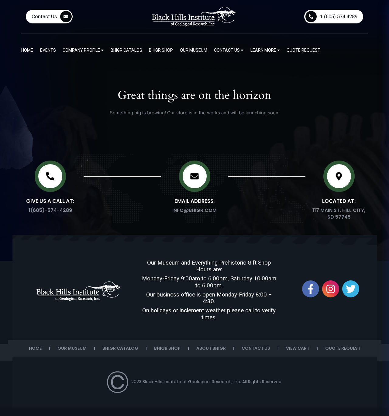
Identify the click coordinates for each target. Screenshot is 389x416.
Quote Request (303, 50)
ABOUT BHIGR (211, 348)
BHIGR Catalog (126, 50)
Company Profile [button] (82, 50)
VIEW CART (297, 348)
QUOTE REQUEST (342, 348)
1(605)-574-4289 (50, 210)
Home (27, 50)
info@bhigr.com (194, 210)
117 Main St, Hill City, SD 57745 (338, 213)
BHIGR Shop (161, 50)
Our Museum (193, 50)
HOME (35, 348)
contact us (227, 50)
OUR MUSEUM (72, 348)
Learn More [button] (263, 50)
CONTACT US (256, 348)
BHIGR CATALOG (120, 348)
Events (48, 50)
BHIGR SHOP (167, 348)
